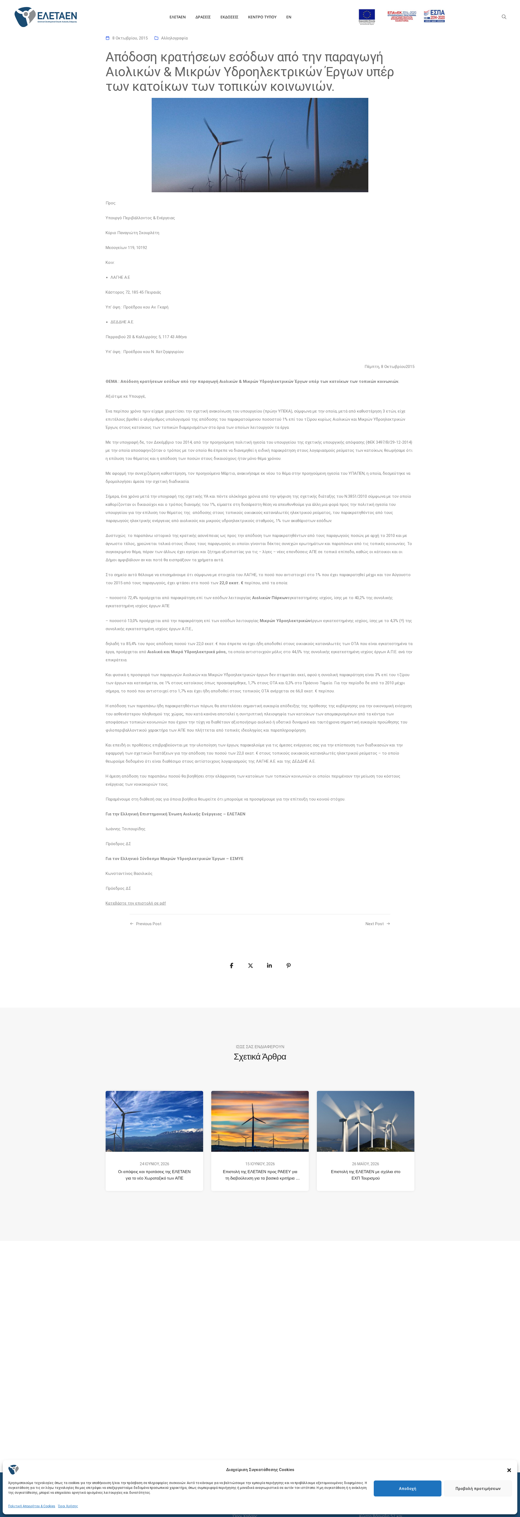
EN (288, 16)
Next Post (375, 923)
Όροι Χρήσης (68, 1506)
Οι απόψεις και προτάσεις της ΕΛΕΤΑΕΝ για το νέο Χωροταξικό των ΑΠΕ (155, 1174)
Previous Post (148, 923)
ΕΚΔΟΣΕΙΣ (229, 16)
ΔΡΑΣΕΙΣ (203, 16)
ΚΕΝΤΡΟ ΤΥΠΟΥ (262, 16)
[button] (509, 1469)
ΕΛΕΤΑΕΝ (178, 16)
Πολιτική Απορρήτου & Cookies (31, 1506)
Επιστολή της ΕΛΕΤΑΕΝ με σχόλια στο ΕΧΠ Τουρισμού (366, 1174)
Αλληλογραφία (174, 38)
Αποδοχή (407, 1488)
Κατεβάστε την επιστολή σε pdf (136, 903)
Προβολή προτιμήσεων (478, 1488)
